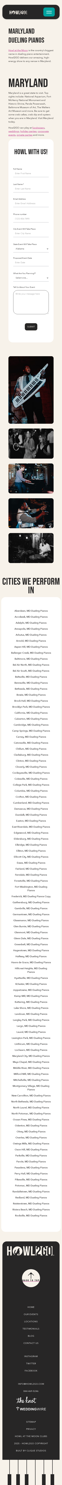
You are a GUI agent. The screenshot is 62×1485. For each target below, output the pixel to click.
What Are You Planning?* (24, 273)
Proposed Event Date (22, 258)
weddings (13, 131)
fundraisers (38, 127)
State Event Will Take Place (25, 244)
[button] (49, 11)
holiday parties (28, 131)
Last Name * (18, 184)
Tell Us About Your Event (24, 287)
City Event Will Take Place (24, 229)
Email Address (19, 199)
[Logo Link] (30, 1251)
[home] (24, 12)
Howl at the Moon (18, 50)
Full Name (17, 169)
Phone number (20, 214)
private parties (25, 135)
